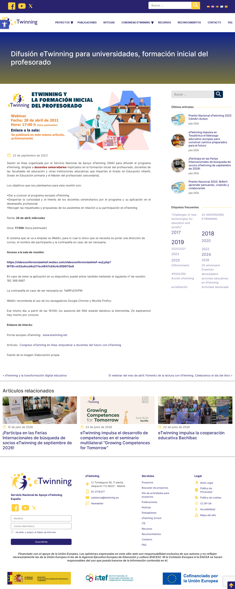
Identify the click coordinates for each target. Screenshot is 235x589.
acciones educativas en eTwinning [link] (215, 280)
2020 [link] (206, 241)
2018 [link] (208, 233)
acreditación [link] (179, 287)
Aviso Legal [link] (206, 482)
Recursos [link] (164, 22)
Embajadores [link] (149, 512)
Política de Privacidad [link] (206, 490)
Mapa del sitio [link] (208, 515)
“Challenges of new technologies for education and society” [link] (183, 221)
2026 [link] (205, 260)
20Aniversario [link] (180, 265)
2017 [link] (176, 232)
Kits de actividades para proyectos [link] (155, 495)
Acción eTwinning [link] (182, 278)
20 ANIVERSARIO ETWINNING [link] (213, 216)
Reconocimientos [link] (189, 22)
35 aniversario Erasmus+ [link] (211, 267)
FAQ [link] (230, 22)
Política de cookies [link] (210, 497)
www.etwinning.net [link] (55, 335)
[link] (4, 24)
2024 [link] (206, 254)
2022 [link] (205, 249)
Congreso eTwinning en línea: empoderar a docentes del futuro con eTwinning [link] (70, 345)
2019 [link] (177, 242)
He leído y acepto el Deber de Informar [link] (36, 532)
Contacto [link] (214, 22)
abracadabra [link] (210, 274)
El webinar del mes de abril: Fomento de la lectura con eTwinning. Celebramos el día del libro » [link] (170, 375)
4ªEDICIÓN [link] (178, 274)
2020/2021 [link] (178, 248)
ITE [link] (143, 523)
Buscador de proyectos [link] (155, 487)
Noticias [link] (109, 22)
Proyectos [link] (62, 22)
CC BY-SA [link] (205, 503)
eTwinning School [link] (151, 518)
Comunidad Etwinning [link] (135, 22)
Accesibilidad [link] (207, 509)
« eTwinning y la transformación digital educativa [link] (35, 375)
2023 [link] (175, 254)
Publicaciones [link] (87, 22)
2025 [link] (175, 260)
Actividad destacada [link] (215, 287)
